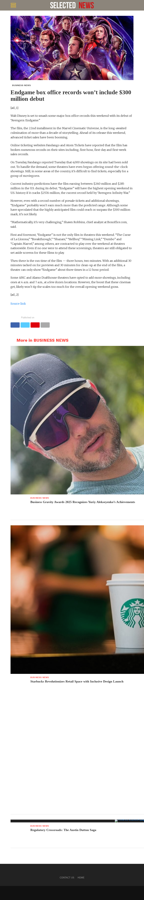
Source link (18, 303)
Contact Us (67, 877)
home (81, 877)
